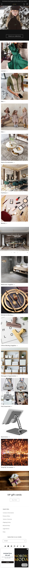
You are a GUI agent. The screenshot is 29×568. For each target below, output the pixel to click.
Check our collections (14, 36)
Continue (7, 562)
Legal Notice (6, 528)
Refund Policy (6, 525)
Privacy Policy (6, 516)
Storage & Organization (8, 376)
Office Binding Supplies (8, 345)
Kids (2, 132)
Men (2, 101)
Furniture (4, 193)
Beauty (3, 223)
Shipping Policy (7, 522)
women (3, 71)
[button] (1, 4)
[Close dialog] (27, 549)
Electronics (4, 437)
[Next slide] (17, 252)
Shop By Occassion (7, 467)
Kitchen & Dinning (7, 315)
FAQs (4, 532)
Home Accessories (7, 162)
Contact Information (8, 513)
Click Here (14, 242)
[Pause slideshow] (27, 252)
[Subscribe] (24, 541)
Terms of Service (7, 519)
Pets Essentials (6, 406)
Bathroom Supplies (7, 284)
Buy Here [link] (14, 500)
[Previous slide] (11, 252)
